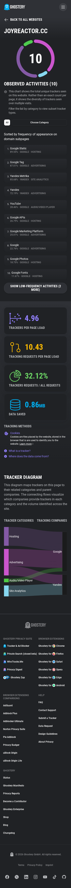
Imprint (49, 865)
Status (6, 777)
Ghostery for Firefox (51, 653)
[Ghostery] (14, 7)
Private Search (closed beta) (20, 653)
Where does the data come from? (29, 456)
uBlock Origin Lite (12, 760)
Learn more (26, 444)
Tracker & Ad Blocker (18, 646)
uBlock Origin (10, 752)
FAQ (40, 702)
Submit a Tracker (47, 718)
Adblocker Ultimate (13, 721)
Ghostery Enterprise (13, 809)
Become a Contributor (14, 801)
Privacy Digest (14, 669)
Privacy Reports (11, 793)
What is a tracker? (20, 450)
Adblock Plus (10, 713)
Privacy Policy (34, 865)
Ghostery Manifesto (13, 785)
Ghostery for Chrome (51, 646)
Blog (5, 825)
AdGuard (8, 705)
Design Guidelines (47, 734)
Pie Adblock (9, 737)
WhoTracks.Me (15, 661)
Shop (6, 817)
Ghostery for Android (51, 685)
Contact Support (47, 710)
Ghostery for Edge (50, 677)
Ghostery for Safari (50, 661)
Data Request (45, 726)
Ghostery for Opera (50, 669)
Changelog (9, 833)
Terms (21, 865)
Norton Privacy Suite (14, 729)
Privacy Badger (11, 745)
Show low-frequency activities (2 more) (35, 288)
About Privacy (45, 741)
